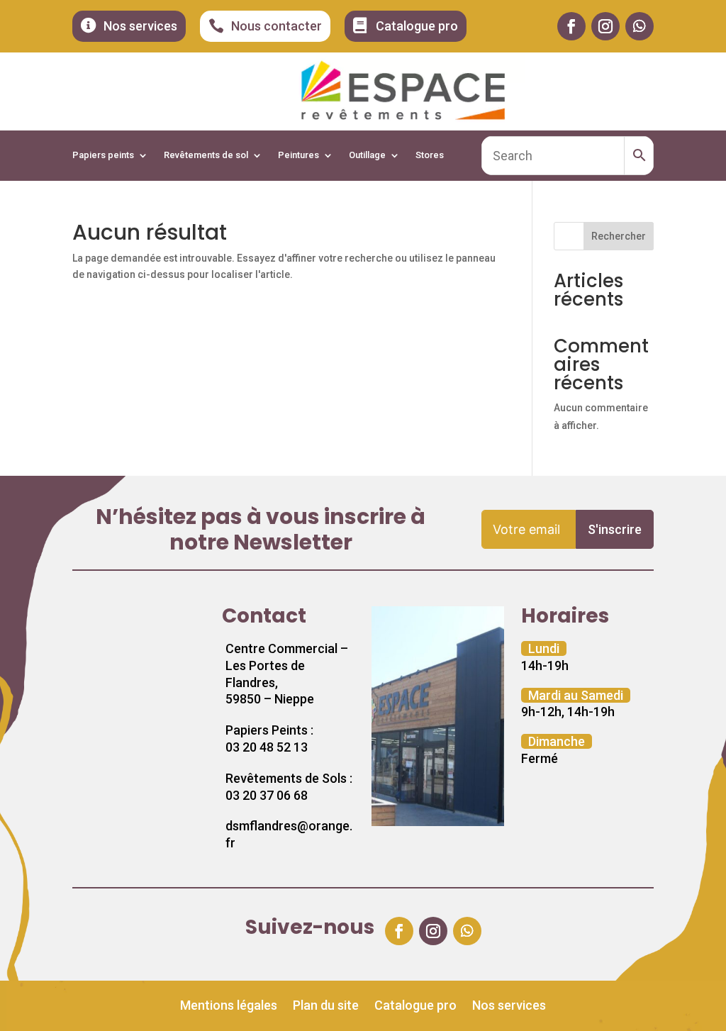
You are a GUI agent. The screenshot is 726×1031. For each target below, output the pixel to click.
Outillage (367, 155)
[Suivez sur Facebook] (571, 26)
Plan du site (326, 1007)
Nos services (509, 1007)
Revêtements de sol (206, 155)
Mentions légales (228, 1007)
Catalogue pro (415, 1007)
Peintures (298, 155)
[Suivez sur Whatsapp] (639, 26)
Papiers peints (103, 155)
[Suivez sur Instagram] (605, 26)
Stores (429, 155)
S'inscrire (615, 529)
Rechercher (618, 236)
